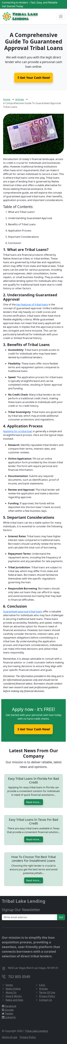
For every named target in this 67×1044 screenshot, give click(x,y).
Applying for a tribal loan (17, 431)
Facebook (10, 1006)
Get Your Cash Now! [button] (35, 78)
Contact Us (45, 1000)
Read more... (33, 802)
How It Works (14, 996)
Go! (61, 917)
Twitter (8, 1013)
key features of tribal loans (32, 304)
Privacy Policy (47, 996)
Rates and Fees (14, 1000)
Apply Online (13, 988)
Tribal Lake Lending (36, 1031)
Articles (19, 99)
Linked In (10, 1017)
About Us (11, 992)
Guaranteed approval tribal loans (22, 611)
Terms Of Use (47, 992)
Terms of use (9, 1037)
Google (9, 1010)
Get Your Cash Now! (35, 729)
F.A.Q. (42, 985)
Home (6, 99)
